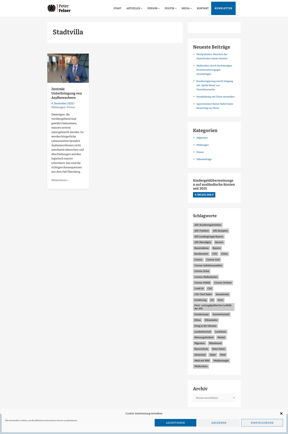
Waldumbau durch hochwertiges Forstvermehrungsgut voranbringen (214, 69)
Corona (198, 259)
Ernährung (200, 300)
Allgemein (202, 137)
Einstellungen (262, 422)
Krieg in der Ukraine (205, 325)
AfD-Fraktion (201, 230)
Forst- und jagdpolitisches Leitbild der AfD (212, 307)
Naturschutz (201, 349)
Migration (199, 343)
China (224, 253)
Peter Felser (218, 349)
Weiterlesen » (59, 180)
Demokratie (222, 294)
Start (117, 8)
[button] (281, 413)
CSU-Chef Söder (203, 294)
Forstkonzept (201, 314)
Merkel (221, 337)
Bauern (219, 242)
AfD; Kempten (220, 230)
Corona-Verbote (223, 282)
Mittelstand (215, 343)
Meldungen (58, 107)
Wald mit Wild (201, 360)
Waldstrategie (221, 360)
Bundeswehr (201, 253)
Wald (223, 354)
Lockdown (220, 331)
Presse (71, 107)
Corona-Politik (202, 282)
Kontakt (203, 8)
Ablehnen (218, 422)
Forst (220, 300)
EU (212, 300)
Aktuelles (133, 8)
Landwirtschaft (202, 331)
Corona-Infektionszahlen (208, 265)
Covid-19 (199, 288)
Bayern (217, 248)
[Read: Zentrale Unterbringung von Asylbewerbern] (68, 67)
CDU (214, 253)
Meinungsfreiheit (204, 337)
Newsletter (223, 8)
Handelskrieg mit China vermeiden (215, 96)
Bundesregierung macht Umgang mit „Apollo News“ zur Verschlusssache (214, 85)
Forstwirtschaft (221, 314)
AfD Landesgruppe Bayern (208, 236)
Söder (213, 354)
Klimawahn (211, 320)
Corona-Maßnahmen (206, 277)
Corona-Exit (213, 259)
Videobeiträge (204, 159)
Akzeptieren (175, 422)
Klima (197, 320)
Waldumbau (201, 366)
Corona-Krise (201, 271)
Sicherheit (200, 354)
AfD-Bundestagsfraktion (207, 225)
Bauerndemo (201, 248)
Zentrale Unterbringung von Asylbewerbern (66, 93)
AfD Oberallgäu (202, 242)
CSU (210, 288)
